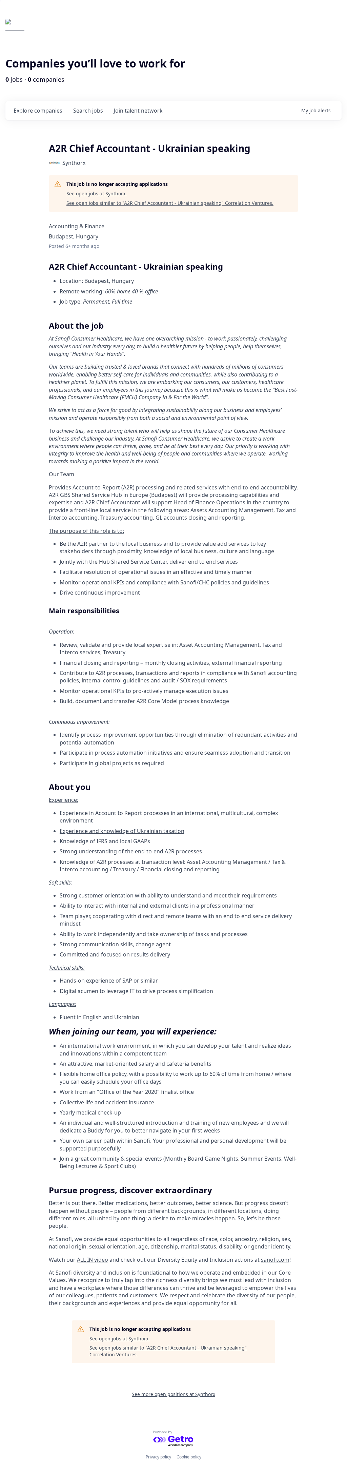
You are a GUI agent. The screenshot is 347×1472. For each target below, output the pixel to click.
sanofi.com (275, 1259)
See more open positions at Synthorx (173, 1394)
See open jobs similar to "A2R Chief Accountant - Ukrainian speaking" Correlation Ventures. (169, 203)
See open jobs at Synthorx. (96, 193)
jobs (88, 110)
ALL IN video (92, 1259)
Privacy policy (158, 1457)
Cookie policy (189, 1457)
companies (38, 110)
